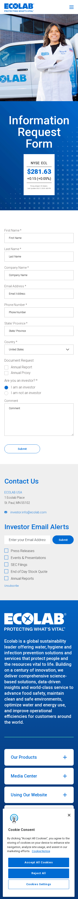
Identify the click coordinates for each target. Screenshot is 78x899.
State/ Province (16, 323)
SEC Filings (19, 565)
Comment (11, 400)
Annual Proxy (21, 373)
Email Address (15, 286)
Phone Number (15, 304)
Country (10, 341)
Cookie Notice (41, 851)
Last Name (12, 249)
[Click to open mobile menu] (71, 6)
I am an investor (23, 387)
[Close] (69, 815)
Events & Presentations (28, 558)
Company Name (16, 267)
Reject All (38, 873)
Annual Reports (22, 578)
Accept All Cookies (38, 862)
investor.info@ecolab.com (28, 512)
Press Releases (22, 551)
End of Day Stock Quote (29, 572)
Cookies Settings (38, 884)
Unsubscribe (11, 585)
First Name (12, 230)
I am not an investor (26, 393)
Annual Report (21, 367)
